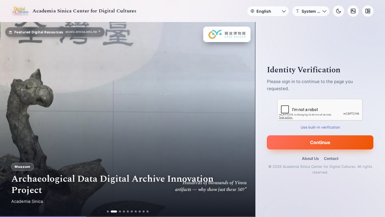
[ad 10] (148, 211)
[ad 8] (140, 211)
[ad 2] (114, 211)
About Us (310, 158)
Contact (331, 158)
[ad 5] (128, 211)
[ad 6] (132, 211)
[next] (245, 119)
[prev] (10, 119)
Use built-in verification (320, 127)
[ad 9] (144, 211)
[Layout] (368, 11)
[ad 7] (136, 211)
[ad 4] (124, 211)
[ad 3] (120, 211)
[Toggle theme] (338, 11)
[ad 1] (108, 211)
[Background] (353, 11)
